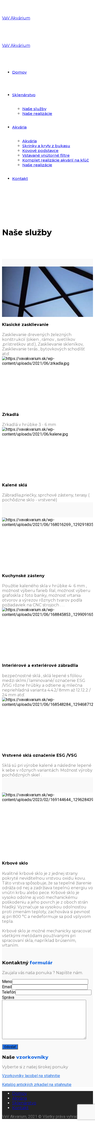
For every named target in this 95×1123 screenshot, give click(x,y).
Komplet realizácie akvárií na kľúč (55, 160)
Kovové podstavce (40, 150)
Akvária (19, 127)
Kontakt (20, 178)
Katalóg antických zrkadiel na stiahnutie (36, 1084)
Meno (7, 981)
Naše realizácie (37, 113)
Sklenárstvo (23, 94)
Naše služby (34, 108)
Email (7, 986)
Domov (19, 72)
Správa (8, 997)
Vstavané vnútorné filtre (46, 155)
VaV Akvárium (16, 18)
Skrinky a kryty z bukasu (46, 145)
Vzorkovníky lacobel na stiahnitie (31, 1075)
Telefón (8, 992)
